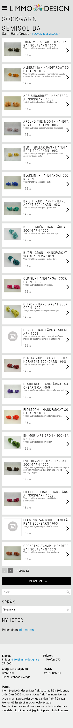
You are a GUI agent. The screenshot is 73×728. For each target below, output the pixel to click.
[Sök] (68, 592)
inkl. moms (26, 630)
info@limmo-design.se (25, 659)
